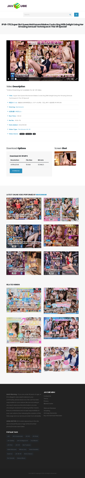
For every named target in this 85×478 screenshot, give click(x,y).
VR (34, 134)
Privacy (46, 401)
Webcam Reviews (50, 408)
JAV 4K (28, 436)
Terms (46, 398)
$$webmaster (48, 403)
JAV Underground (22, 440)
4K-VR (28, 129)
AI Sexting (47, 411)
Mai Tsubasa (26, 445)
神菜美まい (19, 111)
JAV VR (18, 445)
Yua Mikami (34, 440)
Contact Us (47, 396)
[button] (72, 79)
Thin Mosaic (22, 129)
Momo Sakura (28, 454)
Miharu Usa (22, 449)
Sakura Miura (21, 458)
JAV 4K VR (18, 454)
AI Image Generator (50, 413)
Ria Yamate (10, 458)
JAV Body (35, 436)
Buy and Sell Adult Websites (53, 416)
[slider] (40, 79)
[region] (42, 60)
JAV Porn (10, 445)
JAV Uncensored (18, 436)
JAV (8, 436)
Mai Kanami (20, 107)
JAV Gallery (10, 440)
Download (16, 171)
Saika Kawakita (33, 449)
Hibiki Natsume (11, 449)
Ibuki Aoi (9, 454)
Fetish (22, 134)
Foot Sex (28, 134)
